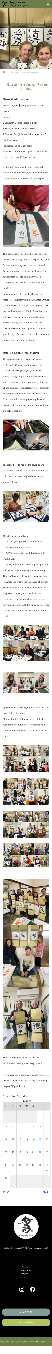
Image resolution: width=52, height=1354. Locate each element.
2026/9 (44, 1192)
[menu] (48, 4)
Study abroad (26, 1270)
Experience (26, 1267)
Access (24, 1277)
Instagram (20, 1289)
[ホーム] (4, 72)
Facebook (31, 1289)
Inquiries (25, 1274)
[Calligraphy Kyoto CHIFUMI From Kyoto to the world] (14, 3)
